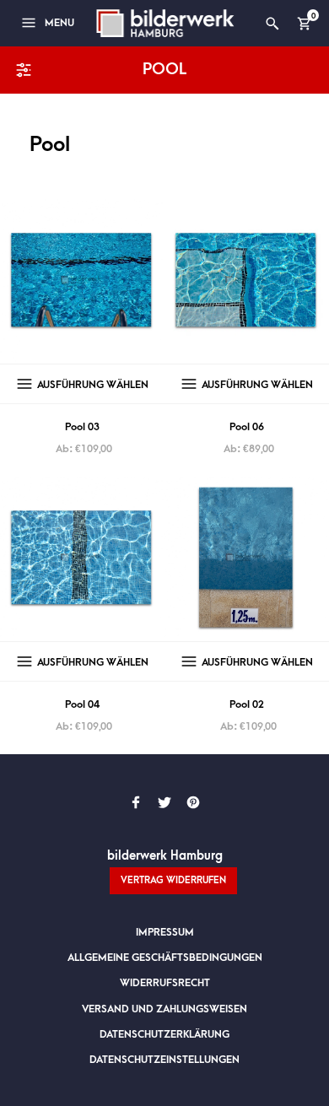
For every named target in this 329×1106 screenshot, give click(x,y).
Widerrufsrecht (165, 983)
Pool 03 (82, 427)
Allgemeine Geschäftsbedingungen (164, 957)
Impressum (165, 932)
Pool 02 (246, 704)
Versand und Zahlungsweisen (164, 1009)
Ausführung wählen (92, 385)
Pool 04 (82, 704)
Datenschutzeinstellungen (164, 1060)
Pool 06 (246, 427)
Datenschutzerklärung (164, 1034)
